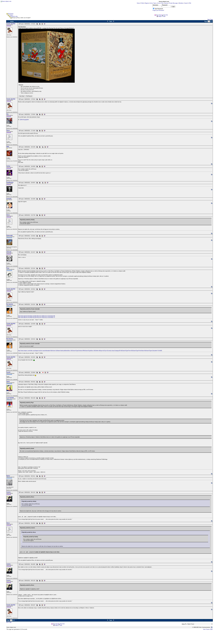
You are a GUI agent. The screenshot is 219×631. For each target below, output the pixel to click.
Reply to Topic (162, 16)
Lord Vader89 (10, 397)
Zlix (8, 114)
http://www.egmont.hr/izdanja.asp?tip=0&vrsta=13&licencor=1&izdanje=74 (36, 317)
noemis (9, 492)
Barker (8, 476)
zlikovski (9, 252)
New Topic (158, 15)
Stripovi (11, 15)
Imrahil (8, 372)
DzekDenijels (10, 182)
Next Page (210, 19)
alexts (8, 381)
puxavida (9, 198)
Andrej (8, 166)
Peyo (8, 268)
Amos (8, 130)
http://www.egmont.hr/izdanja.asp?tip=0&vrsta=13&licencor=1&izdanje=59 (36, 316)
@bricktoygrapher (24, 119)
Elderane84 (9, 235)
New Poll (165, 15)
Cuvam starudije (11, 23)
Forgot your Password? (158, 10)
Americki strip (14, 16)
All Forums (10, 13)
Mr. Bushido (10, 304)
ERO (8, 146)
